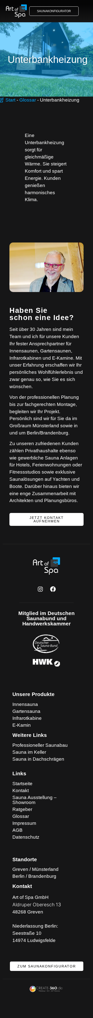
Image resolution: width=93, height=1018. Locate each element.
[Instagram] (40, 589)
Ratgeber (22, 809)
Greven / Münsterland (35, 869)
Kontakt (20, 790)
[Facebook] (53, 589)
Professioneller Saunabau (40, 745)
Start (10, 100)
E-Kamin (21, 725)
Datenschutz (25, 837)
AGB (17, 830)
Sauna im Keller (29, 752)
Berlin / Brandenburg (34, 876)
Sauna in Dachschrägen (38, 759)
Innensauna (25, 704)
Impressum (24, 823)
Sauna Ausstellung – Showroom (34, 800)
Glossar (27, 100)
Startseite (22, 783)
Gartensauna (26, 711)
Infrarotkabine (27, 718)
